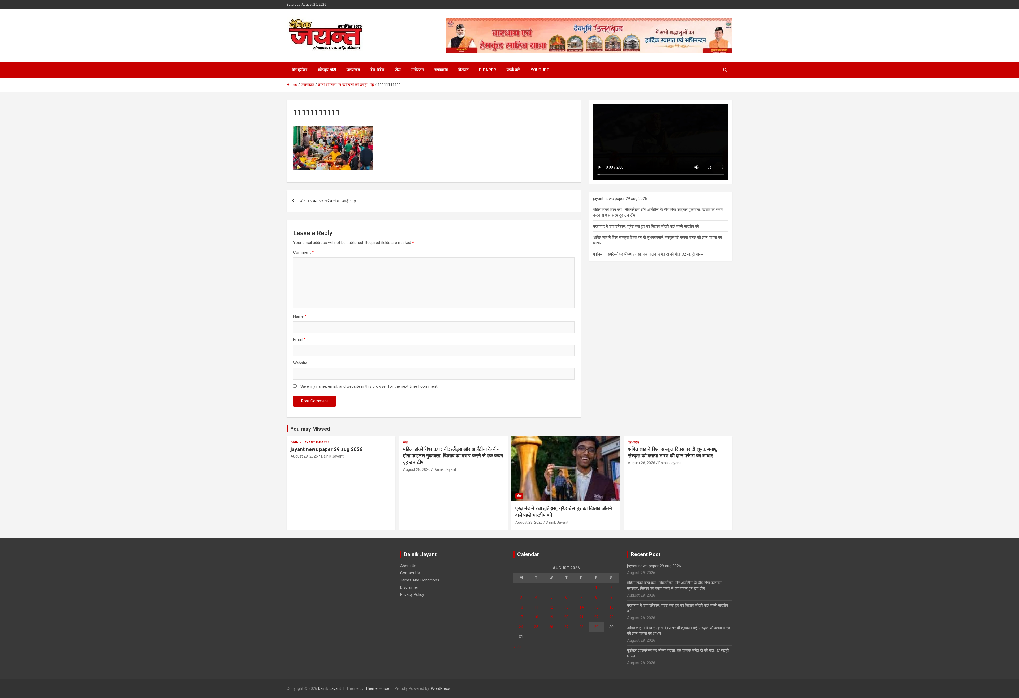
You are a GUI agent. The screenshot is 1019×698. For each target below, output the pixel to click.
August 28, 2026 (416, 469)
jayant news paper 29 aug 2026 (620, 198)
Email (299, 339)
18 (536, 617)
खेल (398, 69)
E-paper (487, 69)
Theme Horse (377, 688)
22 (596, 617)
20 (566, 617)
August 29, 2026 (304, 456)
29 (596, 626)
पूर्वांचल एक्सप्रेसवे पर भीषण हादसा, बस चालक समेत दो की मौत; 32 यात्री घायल (648, 254)
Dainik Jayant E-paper (310, 442)
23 (611, 617)
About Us (408, 565)
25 (536, 626)
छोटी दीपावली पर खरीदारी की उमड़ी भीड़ (328, 201)
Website (300, 363)
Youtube (539, 69)
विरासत (463, 69)
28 (581, 626)
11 (536, 607)
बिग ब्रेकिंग (299, 69)
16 (611, 607)
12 (551, 607)
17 (521, 617)
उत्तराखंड (353, 69)
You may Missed (310, 429)
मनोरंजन (417, 69)
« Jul (517, 646)
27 (566, 626)
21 (581, 617)
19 (551, 617)
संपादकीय (441, 69)
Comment (303, 252)
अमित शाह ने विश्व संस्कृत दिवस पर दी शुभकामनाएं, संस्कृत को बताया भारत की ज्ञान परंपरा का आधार (673, 452)
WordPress (440, 688)
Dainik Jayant (332, 456)
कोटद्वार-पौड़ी (327, 69)
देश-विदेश (377, 69)
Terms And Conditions (419, 580)
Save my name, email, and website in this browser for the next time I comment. (369, 386)
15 (596, 607)
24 (521, 626)
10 (521, 607)
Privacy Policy (412, 594)
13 (566, 607)
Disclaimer (409, 587)
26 (551, 626)
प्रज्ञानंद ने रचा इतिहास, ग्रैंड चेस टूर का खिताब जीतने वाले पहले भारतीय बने (646, 226)
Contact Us (410, 573)
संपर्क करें (513, 69)
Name (299, 316)
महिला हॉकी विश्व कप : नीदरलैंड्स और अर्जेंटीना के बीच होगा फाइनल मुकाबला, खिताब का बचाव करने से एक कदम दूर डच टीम (453, 455)
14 (581, 607)
